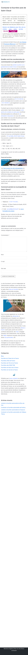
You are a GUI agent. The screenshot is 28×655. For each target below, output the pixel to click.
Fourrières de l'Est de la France (9, 363)
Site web (3, 268)
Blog (2, 356)
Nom (2, 254)
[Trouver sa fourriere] (5, 2)
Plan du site (17, 648)
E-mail (3, 261)
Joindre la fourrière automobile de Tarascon (13, 409)
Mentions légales (8, 648)
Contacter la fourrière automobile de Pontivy (13, 407)
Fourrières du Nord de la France (9, 367)
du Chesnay (23, 42)
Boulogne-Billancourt (10, 44)
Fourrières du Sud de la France (9, 370)
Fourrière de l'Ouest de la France (10, 358)
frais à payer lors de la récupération (13, 168)
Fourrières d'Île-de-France (8, 360)
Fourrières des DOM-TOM (8, 365)
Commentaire (5, 235)
